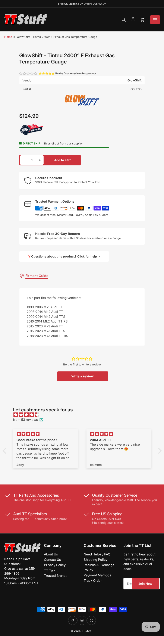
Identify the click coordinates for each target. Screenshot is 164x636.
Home (8, 36)
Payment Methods (97, 575)
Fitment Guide (36, 276)
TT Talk (49, 570)
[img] (84, 414)
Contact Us (52, 560)
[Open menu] (155, 19)
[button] (28, 73)
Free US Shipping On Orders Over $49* (82, 3)
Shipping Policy (95, 560)
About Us (51, 554)
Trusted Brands (55, 576)
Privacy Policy (55, 565)
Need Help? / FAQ (97, 554)
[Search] (123, 19)
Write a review (82, 376)
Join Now (145, 583)
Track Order (93, 581)
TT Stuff (86, 630)
